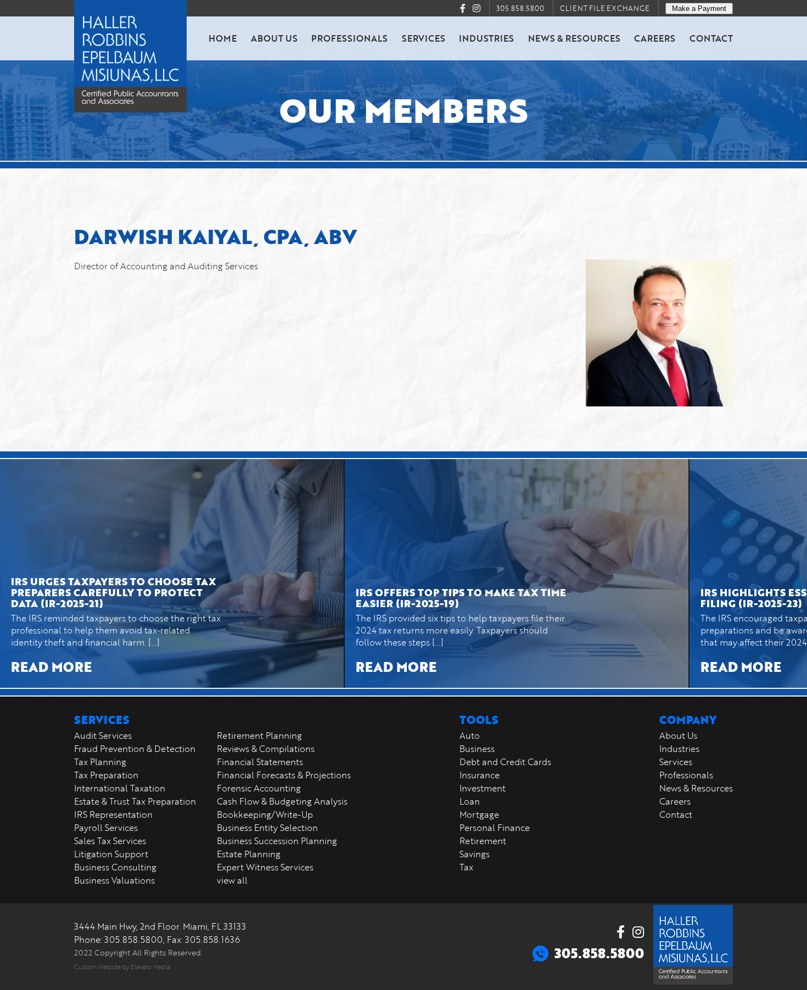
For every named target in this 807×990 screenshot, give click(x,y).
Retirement (482, 841)
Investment (482, 788)
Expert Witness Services (265, 867)
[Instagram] (476, 8)
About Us (274, 38)
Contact (711, 38)
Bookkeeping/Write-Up (265, 814)
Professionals (349, 38)
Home (223, 38)
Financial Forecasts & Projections (284, 775)
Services (423, 38)
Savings (474, 854)
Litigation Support (111, 854)
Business (477, 749)
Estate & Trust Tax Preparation (135, 801)
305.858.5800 (520, 8)
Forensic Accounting (259, 788)
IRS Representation (113, 814)
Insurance (479, 775)
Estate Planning (249, 854)
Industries (486, 38)
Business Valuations (114, 880)
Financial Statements (260, 762)
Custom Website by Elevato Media (122, 967)
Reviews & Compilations (266, 749)
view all (232, 880)
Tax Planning (100, 762)
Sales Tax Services (110, 841)
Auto (469, 735)
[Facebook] (463, 8)
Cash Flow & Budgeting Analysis (282, 801)
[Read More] (172, 573)
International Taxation (119, 788)
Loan (469, 801)
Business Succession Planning (277, 841)
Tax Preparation (106, 775)
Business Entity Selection (267, 828)
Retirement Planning (259, 735)
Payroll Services (106, 828)
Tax (466, 867)
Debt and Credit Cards (505, 762)
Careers (654, 38)
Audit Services (103, 735)
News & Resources (574, 38)
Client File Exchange (604, 8)
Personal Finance (494, 828)
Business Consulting (115, 867)
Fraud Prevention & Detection (134, 749)
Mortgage (479, 814)
